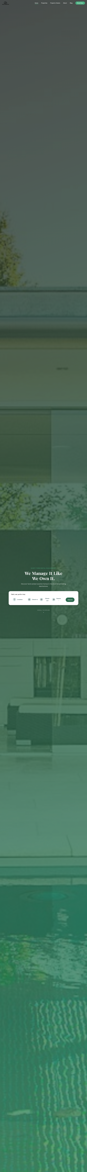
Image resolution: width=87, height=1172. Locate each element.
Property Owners (55, 3)
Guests (58, 598)
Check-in (35, 599)
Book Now (80, 3)
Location (20, 599)
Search (70, 600)
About (65, 3)
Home (36, 3)
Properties (44, 3)
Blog (71, 3)
